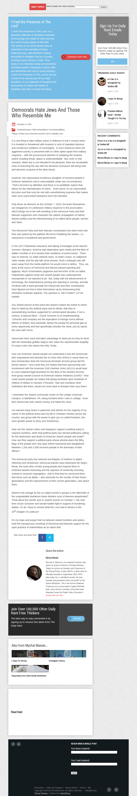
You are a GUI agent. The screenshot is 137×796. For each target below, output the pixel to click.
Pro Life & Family (49, 134)
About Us (50, 6)
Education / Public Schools (33, 130)
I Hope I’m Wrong (115, 98)
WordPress (65, 793)
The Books (70, 6)
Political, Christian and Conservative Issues (27, 134)
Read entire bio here (54, 595)
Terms (82, 787)
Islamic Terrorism (49, 130)
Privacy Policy (71, 787)
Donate (55, 6)
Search (103, 7)
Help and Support (54, 787)
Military (62, 130)
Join (112, 61)
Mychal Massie (52, 557)
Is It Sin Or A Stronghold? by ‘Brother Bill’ (114, 83)
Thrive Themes (41, 793)
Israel (57, 130)
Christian (20, 130)
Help (60, 6)
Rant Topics (37, 7)
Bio (89, 787)
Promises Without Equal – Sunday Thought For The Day (117, 115)
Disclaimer (39, 787)
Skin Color (59, 134)
